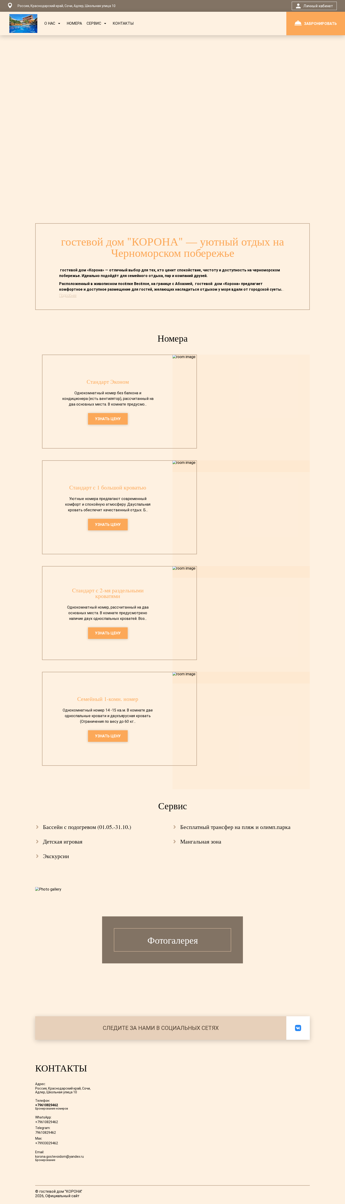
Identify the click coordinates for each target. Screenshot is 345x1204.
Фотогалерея (172, 940)
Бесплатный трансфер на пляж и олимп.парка (235, 827)
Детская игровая (62, 841)
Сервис (172, 805)
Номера (172, 338)
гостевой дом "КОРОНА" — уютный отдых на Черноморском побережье (172, 247)
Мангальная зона (200, 841)
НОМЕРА (74, 23)
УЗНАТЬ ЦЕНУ (108, 419)
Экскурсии (56, 856)
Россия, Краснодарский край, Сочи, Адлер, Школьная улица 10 (63, 1090)
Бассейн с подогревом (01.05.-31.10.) (87, 827)
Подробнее (68, 295)
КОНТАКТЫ (123, 23)
